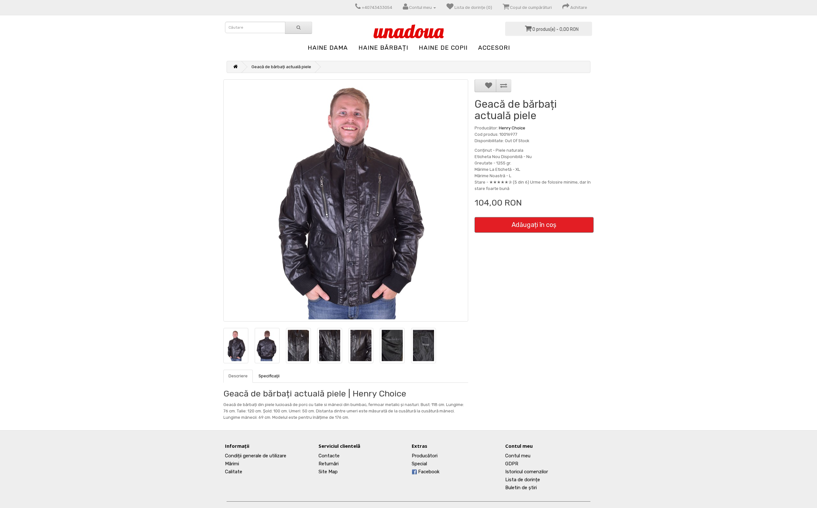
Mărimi (232, 464)
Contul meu (517, 456)
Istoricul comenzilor (526, 472)
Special (419, 464)
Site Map (328, 472)
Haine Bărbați (383, 47)
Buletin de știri (521, 487)
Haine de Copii (443, 47)
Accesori (494, 47)
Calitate (233, 472)
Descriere (238, 376)
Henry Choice (512, 128)
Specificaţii (269, 376)
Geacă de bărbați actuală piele (281, 66)
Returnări (329, 464)
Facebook (428, 472)
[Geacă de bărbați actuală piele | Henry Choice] (345, 200)
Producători (425, 456)
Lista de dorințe (522, 480)
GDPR (511, 464)
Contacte (329, 456)
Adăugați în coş (534, 225)
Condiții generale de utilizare (255, 456)
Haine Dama (328, 47)
